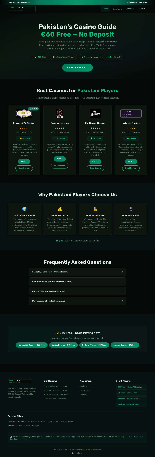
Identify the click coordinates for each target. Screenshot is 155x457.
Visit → (24, 162)
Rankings (84, 386)
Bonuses (130, 9)
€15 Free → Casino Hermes (128, 393)
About (142, 9)
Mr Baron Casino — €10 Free (94, 345)
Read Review (24, 168)
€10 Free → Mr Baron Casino (129, 399)
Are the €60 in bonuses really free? (77, 291)
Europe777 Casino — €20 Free (32, 345)
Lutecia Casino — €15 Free (124, 345)
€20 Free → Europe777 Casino (130, 387)
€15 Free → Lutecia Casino (128, 405)
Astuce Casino (15, 425)
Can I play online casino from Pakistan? (77, 272)
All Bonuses (85, 390)
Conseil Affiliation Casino (21, 421)
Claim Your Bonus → (77, 67)
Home (105, 9)
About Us (83, 395)
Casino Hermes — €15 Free (63, 345)
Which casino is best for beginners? (77, 301)
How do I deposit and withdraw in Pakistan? (77, 281)
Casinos (117, 9)
